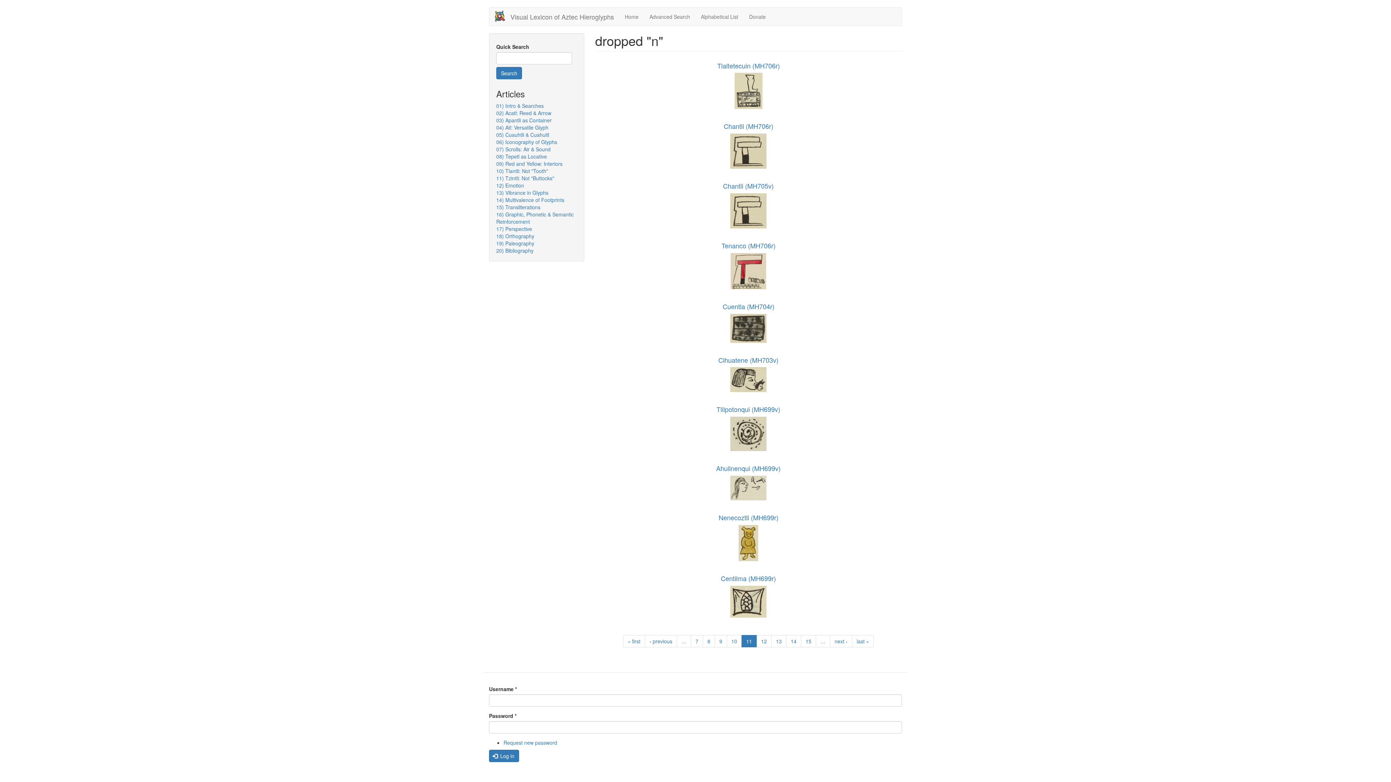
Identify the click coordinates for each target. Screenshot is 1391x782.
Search (509, 73)
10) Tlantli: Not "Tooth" (522, 171)
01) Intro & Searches (520, 105)
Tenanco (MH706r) (749, 245)
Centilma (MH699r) (748, 578)
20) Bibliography (515, 250)
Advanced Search (669, 16)
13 (779, 641)
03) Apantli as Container (524, 120)
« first (634, 641)
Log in (506, 756)
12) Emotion (510, 185)
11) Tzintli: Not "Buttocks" (525, 178)
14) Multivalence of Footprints (530, 199)
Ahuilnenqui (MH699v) (748, 468)
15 (808, 641)
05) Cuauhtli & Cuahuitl (522, 134)
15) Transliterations (518, 207)
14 (794, 641)
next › (841, 641)
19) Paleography (515, 243)
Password (503, 715)
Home (632, 16)
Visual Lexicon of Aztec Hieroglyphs (562, 16)
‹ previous (660, 641)
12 (764, 641)
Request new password (530, 742)
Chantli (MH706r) (748, 126)
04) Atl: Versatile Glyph (522, 127)
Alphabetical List (719, 16)
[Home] (502, 16)
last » (863, 641)
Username (503, 689)
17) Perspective (514, 228)
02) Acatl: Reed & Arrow (523, 113)
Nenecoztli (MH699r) (748, 517)
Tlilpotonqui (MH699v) (748, 409)
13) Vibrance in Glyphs (522, 192)
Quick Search (512, 46)
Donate (757, 16)
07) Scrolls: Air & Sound (523, 149)
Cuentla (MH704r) (748, 306)
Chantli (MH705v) (748, 185)
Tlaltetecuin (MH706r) (748, 65)
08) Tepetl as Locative (521, 156)
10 (734, 641)
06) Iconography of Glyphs (526, 142)
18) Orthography (515, 236)
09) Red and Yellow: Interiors (529, 163)
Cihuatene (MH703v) (748, 360)
